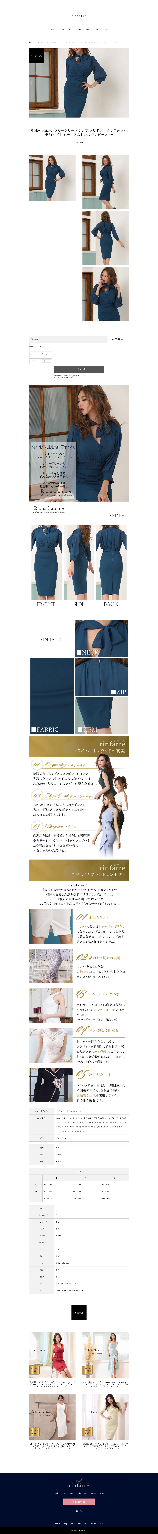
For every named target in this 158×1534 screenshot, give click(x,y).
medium (53, 29)
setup (71, 29)
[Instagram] (77, 1511)
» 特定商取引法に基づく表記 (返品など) (66, 376)
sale (87, 29)
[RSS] (81, 1511)
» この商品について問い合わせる (64, 377)
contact (96, 29)
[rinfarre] (79, 14)
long (62, 29)
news (106, 29)
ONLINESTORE (79, 1502)
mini (79, 29)
